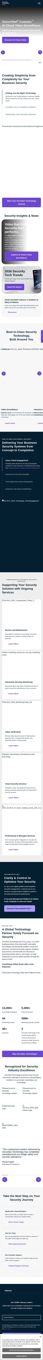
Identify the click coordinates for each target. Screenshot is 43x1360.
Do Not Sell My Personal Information (21, 1350)
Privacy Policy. (7, 1328)
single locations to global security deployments (24, 468)
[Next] (40, 52)
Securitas (27, 942)
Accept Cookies (21, 1356)
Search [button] (35, 3)
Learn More (13, 644)
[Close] (40, 1336)
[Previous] (3, 52)
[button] (23, 93)
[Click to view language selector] (31, 3)
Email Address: (9, 1317)
